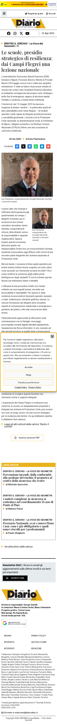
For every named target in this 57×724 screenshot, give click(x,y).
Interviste (9, 642)
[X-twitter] (21, 33)
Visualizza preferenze (28, 382)
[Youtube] (27, 33)
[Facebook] (9, 33)
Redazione (36, 648)
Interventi (9, 648)
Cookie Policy (21, 387)
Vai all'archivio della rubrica (18, 546)
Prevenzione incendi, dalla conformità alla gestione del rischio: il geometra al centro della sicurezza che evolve (27, 477)
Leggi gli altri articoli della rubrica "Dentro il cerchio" (26, 425)
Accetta (28, 367)
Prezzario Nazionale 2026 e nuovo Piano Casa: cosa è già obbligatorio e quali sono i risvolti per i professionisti (28, 526)
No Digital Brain (20, 613)
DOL (24, 615)
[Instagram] (15, 33)
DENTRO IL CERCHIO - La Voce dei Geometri (23, 45)
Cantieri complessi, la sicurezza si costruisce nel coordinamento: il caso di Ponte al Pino (28, 502)
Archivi (7, 635)
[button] (52, 336)
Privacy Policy (34, 387)
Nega (28, 374)
